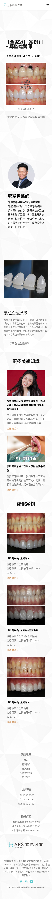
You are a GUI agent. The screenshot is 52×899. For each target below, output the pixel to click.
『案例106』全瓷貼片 (18, 702)
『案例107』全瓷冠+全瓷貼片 (22, 630)
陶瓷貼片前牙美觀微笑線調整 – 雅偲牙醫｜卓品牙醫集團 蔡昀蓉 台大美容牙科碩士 (26, 405)
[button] (47, 5)
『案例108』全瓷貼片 (18, 558)
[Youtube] (31, 881)
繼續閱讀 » (12, 428)
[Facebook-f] (20, 881)
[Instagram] (26, 881)
